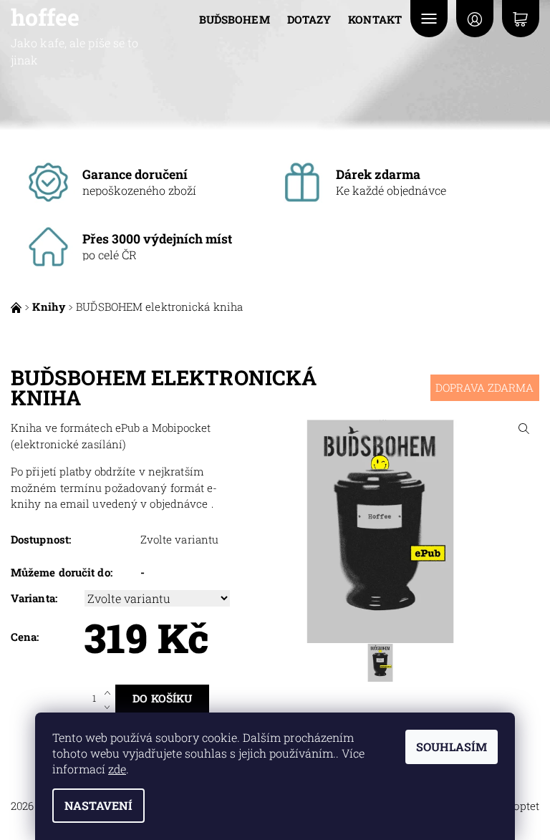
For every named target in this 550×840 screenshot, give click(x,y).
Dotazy (309, 19)
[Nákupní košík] (520, 18)
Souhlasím (451, 746)
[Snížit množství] (110, 705)
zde (117, 768)
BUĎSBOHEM (234, 19)
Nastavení (98, 805)
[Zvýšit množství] (110, 692)
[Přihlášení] (474, 18)
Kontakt (375, 19)
